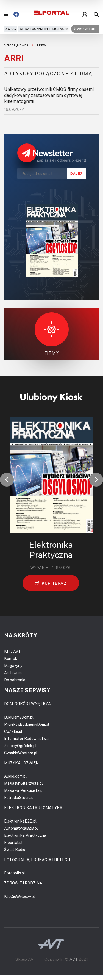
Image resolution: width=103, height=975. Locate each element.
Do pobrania (14, 679)
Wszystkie (86, 29)
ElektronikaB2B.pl (20, 821)
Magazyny (13, 665)
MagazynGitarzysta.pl (23, 783)
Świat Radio (14, 849)
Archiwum (13, 672)
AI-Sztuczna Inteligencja (44, 29)
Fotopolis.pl (14, 873)
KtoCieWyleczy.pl (19, 896)
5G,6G (10, 29)
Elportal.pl (13, 842)
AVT (73, 959)
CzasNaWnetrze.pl (20, 752)
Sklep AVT (25, 959)
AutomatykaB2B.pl (21, 828)
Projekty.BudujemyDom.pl (26, 724)
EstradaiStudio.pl (19, 797)
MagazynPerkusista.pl (24, 790)
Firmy (41, 45)
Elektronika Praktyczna (25, 835)
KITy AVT (12, 651)
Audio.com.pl (15, 776)
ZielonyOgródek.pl (20, 745)
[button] (7, 480)
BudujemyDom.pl (19, 717)
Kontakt (11, 658)
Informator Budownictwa (26, 738)
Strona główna (16, 45)
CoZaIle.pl (13, 731)
